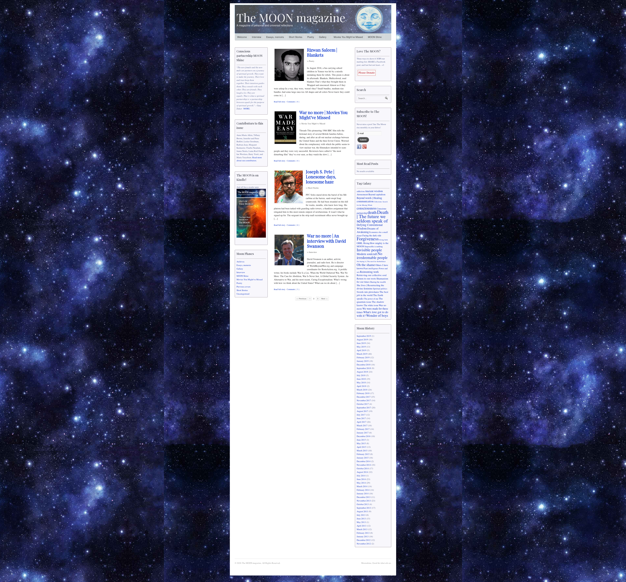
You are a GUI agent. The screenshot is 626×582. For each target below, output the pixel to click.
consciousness (366, 208)
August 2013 (362, 511)
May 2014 (361, 482)
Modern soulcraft (367, 254)
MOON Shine (375, 37)
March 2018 (362, 389)
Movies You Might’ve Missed (348, 37)
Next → (324, 298)
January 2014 (363, 493)
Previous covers (243, 286)
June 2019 (361, 343)
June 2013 (361, 518)
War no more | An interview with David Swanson (326, 241)
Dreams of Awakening (368, 230)
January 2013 (363, 536)
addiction (361, 191)
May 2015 (361, 443)
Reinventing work (369, 272)
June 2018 (361, 378)
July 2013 (361, 514)
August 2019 (362, 339)
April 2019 (361, 350)
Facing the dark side (371, 235)
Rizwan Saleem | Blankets (322, 52)
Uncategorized (243, 293)
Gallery (322, 37)
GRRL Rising (363, 243)
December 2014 (364, 461)
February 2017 (363, 429)
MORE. (246, 108)
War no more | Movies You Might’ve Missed (323, 115)
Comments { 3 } (293, 289)
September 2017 (364, 407)
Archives (240, 261)
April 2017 (361, 421)
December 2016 (364, 436)
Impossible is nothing (374, 246)
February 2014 (363, 489)
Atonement (362, 194)
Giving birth (383, 240)
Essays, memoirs (275, 37)
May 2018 (361, 382)
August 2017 (362, 411)
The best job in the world (372, 293)
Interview (256, 37)
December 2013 (364, 497)
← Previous (301, 298)
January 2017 (363, 432)
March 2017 (362, 425)
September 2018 (364, 368)
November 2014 (364, 464)
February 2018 (363, 393)
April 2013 (361, 525)
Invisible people (369, 249)
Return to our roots (366, 278)
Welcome (242, 37)
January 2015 (363, 457)
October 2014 (363, 468)
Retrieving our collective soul (372, 275)
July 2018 (361, 375)
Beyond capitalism (376, 194)
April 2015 (361, 446)
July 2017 (361, 414)
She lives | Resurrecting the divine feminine (370, 287)
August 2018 (362, 371)
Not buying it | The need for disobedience (371, 261)
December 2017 (364, 396)
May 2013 (361, 522)
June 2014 (361, 479)
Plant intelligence (370, 268)
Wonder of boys (377, 315)
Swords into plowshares (368, 291)
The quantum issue (370, 300)
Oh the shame (366, 265)
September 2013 (364, 507)
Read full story (279, 101)
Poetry (310, 37)
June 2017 (361, 418)
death (372, 212)
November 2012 (364, 543)
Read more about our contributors (249, 159)
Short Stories (295, 37)
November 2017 (364, 400)
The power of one (371, 298)
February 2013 (363, 532)
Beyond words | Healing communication (369, 199)
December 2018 (364, 364)
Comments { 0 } (293, 101)
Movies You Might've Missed (313, 123)
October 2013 (363, 504)
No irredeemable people (372, 255)
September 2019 (364, 335)
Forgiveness (368, 239)
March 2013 (362, 529)
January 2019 (363, 361)
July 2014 (361, 475)
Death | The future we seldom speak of (372, 216)
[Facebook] (359, 147)
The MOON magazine (291, 17)
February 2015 (363, 454)
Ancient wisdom (374, 191)
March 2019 (362, 353)
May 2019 (361, 346)
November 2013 (364, 500)
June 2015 (361, 439)
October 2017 (363, 403)
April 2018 (361, 386)
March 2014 (362, 486)
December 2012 (364, 540)
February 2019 (363, 357)
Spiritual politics (380, 288)
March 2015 (362, 450)
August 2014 (362, 472)
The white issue (371, 305)
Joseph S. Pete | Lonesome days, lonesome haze (321, 177)
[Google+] (364, 147)
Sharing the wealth (378, 282)
